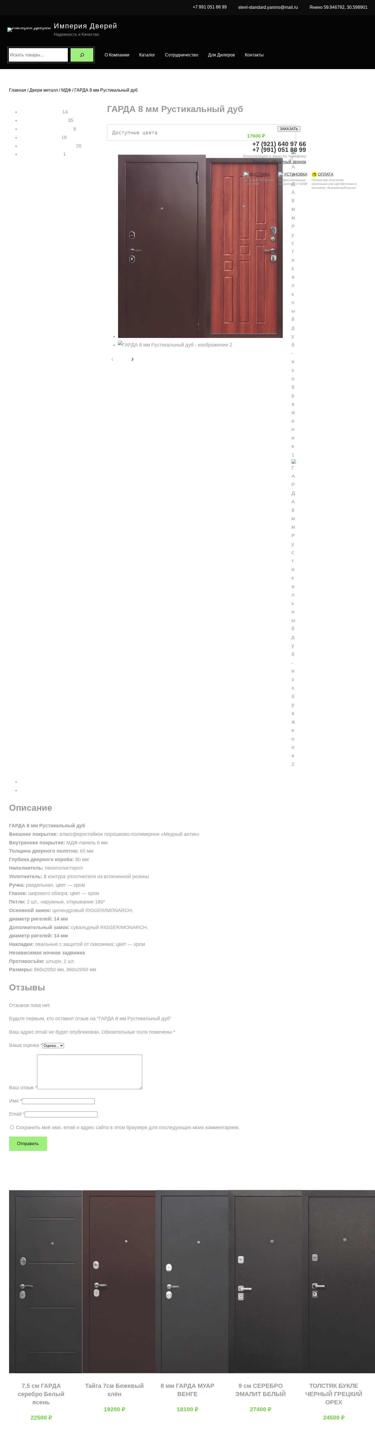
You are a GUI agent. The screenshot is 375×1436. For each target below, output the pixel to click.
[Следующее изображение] (132, 359)
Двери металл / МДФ (50, 90)
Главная (17, 90)
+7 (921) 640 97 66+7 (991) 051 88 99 (279, 146)
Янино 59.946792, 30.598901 (338, 7)
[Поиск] (82, 55)
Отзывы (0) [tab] (33, 790)
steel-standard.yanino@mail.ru (268, 7)
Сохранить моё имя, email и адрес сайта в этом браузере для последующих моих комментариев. (128, 1127)
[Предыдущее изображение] (112, 359)
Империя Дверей (85, 26)
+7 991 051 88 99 (210, 7)
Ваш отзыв (23, 1087)
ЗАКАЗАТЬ (289, 129)
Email (17, 1114)
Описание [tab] (31, 781)
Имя (15, 1101)
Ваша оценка (25, 1045)
